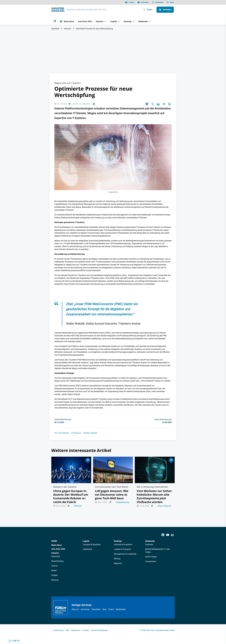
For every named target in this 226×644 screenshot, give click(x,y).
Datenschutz (58, 630)
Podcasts (149, 544)
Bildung (117, 559)
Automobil (55, 556)
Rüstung (54, 580)
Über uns (75, 609)
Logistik (86, 541)
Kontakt (85, 630)
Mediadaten (121, 609)
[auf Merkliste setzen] (93, 104)
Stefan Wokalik (90, 433)
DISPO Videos (151, 557)
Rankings (118, 541)
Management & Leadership (125, 554)
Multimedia (150, 541)
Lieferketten (87, 549)
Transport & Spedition (92, 544)
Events (111, 609)
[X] (152, 104)
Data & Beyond (164, 506)
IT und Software (61, 433)
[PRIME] (54, 21)
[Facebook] (162, 535)
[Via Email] (164, 104)
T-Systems (76, 433)
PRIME (54, 541)
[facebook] (147, 104)
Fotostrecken (150, 561)
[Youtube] (167, 535)
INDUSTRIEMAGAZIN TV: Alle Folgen (157, 550)
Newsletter (96, 609)
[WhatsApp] (169, 104)
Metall (53, 570)
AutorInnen (85, 609)
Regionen (118, 563)
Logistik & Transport (122, 549)
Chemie (54, 566)
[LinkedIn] (158, 104)
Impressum (75, 630)
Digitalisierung (122, 502)
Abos (104, 609)
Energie (54, 575)
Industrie (67, 29)
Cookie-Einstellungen (99, 630)
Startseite (55, 29)
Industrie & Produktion (123, 544)
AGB (67, 630)
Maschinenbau (57, 561)
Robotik (78, 506)
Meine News (56, 545)
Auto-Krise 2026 (58, 549)
